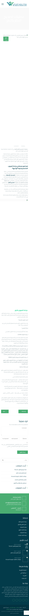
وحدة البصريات (23, 532)
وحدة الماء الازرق (22, 530)
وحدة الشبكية (23, 527)
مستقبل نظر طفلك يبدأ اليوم (20, 483)
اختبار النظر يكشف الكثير (21, 473)
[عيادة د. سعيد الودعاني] (17, 4)
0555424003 (17, 497)
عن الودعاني (23, 573)
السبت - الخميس (16, 508)
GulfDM (8, 609)
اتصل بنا (24, 575)
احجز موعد (24, 578)
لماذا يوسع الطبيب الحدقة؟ (20, 470)
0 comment (16, 146)
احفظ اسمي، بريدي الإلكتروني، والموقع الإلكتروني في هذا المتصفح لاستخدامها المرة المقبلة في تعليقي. (14, 445)
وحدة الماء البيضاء (22, 535)
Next (4, 411)
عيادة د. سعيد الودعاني (14, 607)
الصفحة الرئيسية (22, 570)
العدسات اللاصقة (10, 175)
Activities (23, 146)
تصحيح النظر (11, 182)
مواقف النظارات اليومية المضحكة (18, 476)
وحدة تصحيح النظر (22, 522)
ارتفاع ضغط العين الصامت (20, 480)
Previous (24, 411)
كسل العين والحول (22, 524)
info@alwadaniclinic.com (13, 502)
